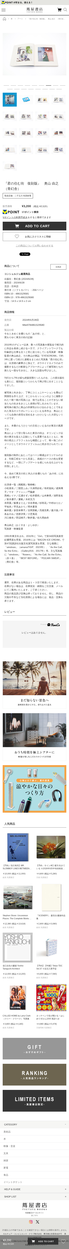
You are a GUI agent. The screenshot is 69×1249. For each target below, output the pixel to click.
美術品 (7, 1131)
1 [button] (6, 85)
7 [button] (48, 85)
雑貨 (6, 1160)
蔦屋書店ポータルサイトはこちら (34, 1214)
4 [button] (27, 85)
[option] (34, 54)
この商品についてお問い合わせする (34, 245)
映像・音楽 (9, 1146)
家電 (6, 1167)
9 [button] (62, 85)
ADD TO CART (36, 226)
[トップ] (4, 19)
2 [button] (13, 85)
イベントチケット (13, 1182)
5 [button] (34, 85)
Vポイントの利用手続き (15, 217)
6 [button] (41, 85)
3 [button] (20, 85)
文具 (6, 1153)
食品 (6, 1175)
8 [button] (55, 85)
